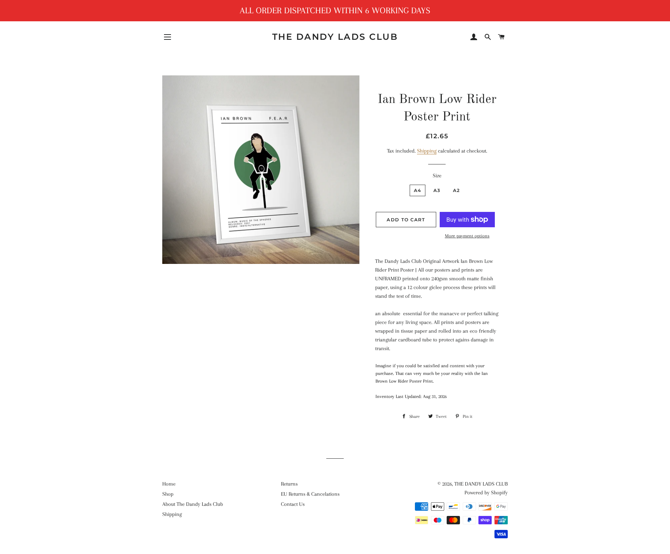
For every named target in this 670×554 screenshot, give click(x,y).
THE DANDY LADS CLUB (335, 36)
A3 (437, 190)
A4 (418, 190)
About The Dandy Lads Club (192, 504)
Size (437, 175)
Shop (167, 494)
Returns (289, 484)
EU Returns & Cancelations (310, 494)
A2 (456, 190)
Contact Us (293, 504)
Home (169, 484)
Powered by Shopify (486, 492)
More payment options (467, 235)
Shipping (427, 151)
